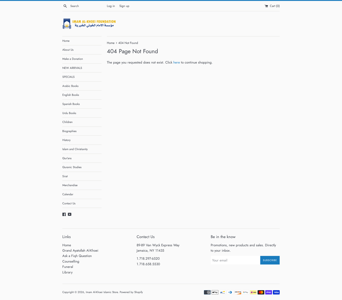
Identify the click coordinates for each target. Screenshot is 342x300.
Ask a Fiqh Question (77, 255)
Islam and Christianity (75, 149)
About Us (67, 50)
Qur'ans (66, 158)
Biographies (69, 131)
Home (65, 41)
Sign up (124, 6)
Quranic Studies (71, 167)
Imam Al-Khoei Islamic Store (102, 292)
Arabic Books (70, 86)
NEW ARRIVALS (72, 68)
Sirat (65, 176)
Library (67, 272)
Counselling (70, 261)
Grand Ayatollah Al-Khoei (80, 250)
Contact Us (68, 203)
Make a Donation (72, 59)
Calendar (67, 194)
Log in (111, 6)
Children (67, 122)
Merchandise (69, 185)
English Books (70, 95)
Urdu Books (69, 113)
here (176, 62)
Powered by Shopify (131, 292)
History (66, 140)
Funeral (67, 266)
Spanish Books (71, 104)
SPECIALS (68, 77)
